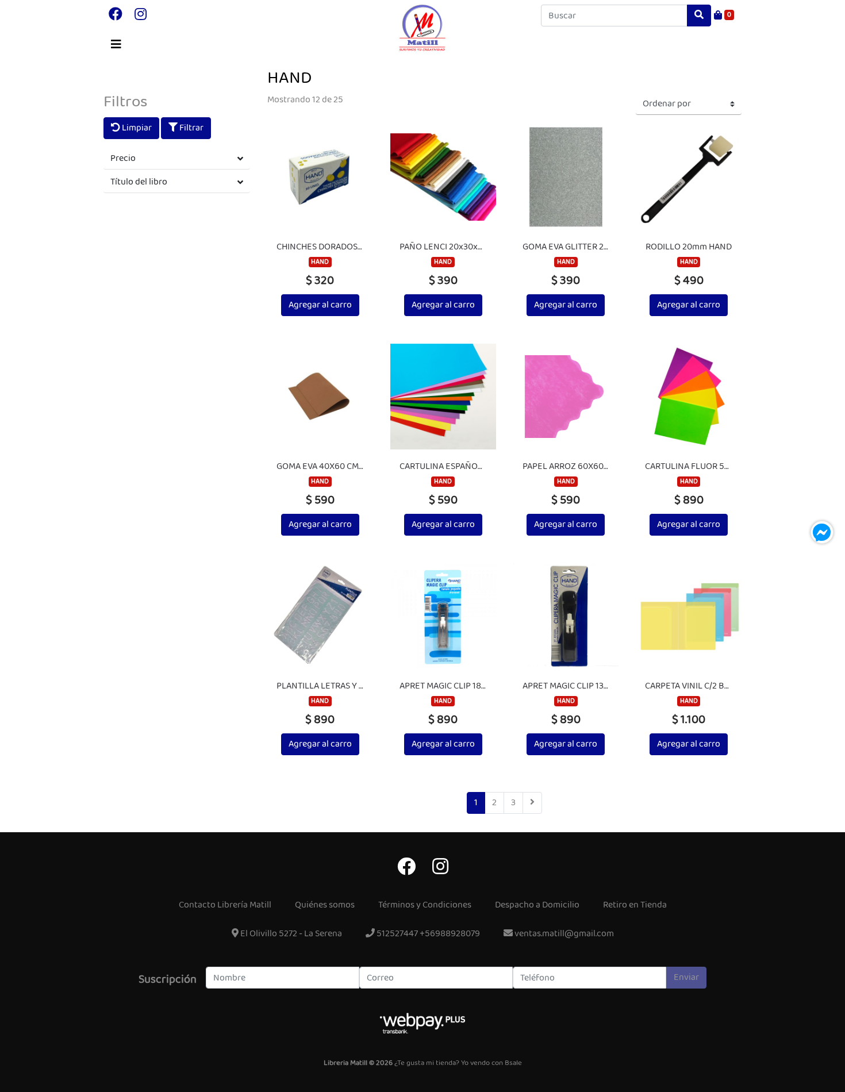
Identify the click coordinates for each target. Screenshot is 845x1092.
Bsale (513, 1063)
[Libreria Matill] (422, 28)
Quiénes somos (325, 905)
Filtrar (190, 128)
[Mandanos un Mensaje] (822, 532)
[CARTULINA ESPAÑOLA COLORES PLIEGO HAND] (443, 396)
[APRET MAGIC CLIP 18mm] (443, 616)
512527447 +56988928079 (427, 933)
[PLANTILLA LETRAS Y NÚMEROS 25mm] (320, 616)
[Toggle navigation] (116, 45)
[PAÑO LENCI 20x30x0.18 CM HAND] (443, 177)
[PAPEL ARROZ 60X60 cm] (566, 396)
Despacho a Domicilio (537, 905)
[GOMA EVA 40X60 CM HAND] (320, 396)
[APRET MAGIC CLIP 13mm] (566, 616)
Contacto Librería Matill (225, 905)
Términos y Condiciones (424, 905)
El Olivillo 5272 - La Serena (290, 933)
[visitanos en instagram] (140, 15)
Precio (123, 158)
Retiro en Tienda (635, 905)
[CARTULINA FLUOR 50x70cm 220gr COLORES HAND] (689, 396)
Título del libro (138, 182)
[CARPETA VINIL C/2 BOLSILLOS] (689, 616)
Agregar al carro (320, 305)
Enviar (686, 977)
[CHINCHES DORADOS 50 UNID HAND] (320, 177)
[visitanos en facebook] (115, 15)
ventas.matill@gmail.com (563, 933)
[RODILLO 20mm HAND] (689, 177)
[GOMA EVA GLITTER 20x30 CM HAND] (566, 177)
